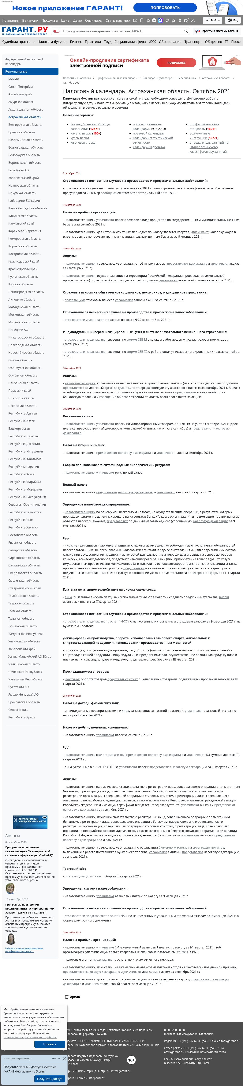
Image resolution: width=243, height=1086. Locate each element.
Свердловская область (25, 573)
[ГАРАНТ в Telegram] (167, 20)
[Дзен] (154, 20)
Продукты (50, 20)
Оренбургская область (25, 368)
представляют (177, 263)
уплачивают (105, 220)
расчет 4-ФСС (118, 621)
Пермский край (19, 390)
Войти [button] (215, 20)
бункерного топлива (174, 847)
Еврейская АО (18, 170)
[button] (217, 31)
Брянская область (21, 132)
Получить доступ (49, 1079)
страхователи (75, 320)
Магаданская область (24, 307)
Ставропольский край (24, 588)
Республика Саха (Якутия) (27, 497)
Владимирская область (25, 140)
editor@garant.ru (228, 1041)
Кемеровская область (24, 238)
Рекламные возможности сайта (205, 1052)
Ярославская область (24, 702)
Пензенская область (23, 383)
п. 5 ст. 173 (100, 767)
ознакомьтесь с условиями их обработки (30, 1037)
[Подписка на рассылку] (135, 20)
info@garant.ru (121, 1071)
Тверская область (21, 603)
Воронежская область (24, 163)
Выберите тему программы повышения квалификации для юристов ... (24, 949)
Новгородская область (25, 345)
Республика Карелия (23, 466)
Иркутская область (22, 193)
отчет (133, 679)
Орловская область (22, 375)
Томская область (20, 611)
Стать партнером (120, 20)
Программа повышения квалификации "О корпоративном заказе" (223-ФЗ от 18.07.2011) (29, 908)
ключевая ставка (83, 142)
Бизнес (76, 41)
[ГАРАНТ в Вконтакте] (148, 20)
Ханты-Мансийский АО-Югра (29, 656)
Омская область (20, 360)
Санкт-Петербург (21, 87)
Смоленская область (23, 580)
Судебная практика (18, 41)
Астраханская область (24, 117)
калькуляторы (81, 133)
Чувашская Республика (25, 679)
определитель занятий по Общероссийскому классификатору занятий (209, 147)
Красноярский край (22, 269)
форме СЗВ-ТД (137, 352)
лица (68, 545)
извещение (107, 397)
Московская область (23, 314)
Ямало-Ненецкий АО (23, 694)
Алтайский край (20, 94)
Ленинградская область (26, 292)
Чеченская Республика (25, 672)
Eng (235, 20)
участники (72, 679)
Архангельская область (25, 109)
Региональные (16, 71)
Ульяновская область (24, 641)
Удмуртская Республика (25, 634)
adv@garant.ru (173, 1052)
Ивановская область (23, 185)
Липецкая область (22, 299)
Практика (93, 41)
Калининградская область (27, 208)
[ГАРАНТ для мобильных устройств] (141, 20)
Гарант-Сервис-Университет (84, 1078)
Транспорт (193, 41)
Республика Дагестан (24, 444)
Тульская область (21, 618)
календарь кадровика (149, 147)
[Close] (64, 1059)
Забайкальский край (23, 178)
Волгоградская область (25, 147)
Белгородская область (25, 125)
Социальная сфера (130, 41)
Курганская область (23, 276)
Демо (77, 20)
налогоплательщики (80, 263)
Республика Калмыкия (24, 459)
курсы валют (80, 138)
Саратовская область (24, 558)
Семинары (94, 20)
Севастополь (18, 710)
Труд (107, 41)
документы (122, 388)
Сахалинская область (24, 565)
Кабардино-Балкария (24, 201)
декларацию (198, 263)
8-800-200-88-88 (174, 1030)
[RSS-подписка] (193, 20)
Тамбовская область (23, 596)
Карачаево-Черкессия (24, 231)
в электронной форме (204, 573)
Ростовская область (23, 535)
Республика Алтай (21, 421)
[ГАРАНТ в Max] (160, 20)
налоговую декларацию (135, 453)
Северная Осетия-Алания (27, 504)
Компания (10, 20)
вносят (224, 597)
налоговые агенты (111, 755)
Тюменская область (23, 626)
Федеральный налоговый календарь (24, 61)
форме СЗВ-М (137, 339)
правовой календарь (148, 133)
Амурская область (21, 102)
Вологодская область (24, 155)
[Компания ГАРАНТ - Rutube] (186, 20)
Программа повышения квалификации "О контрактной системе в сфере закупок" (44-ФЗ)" (29, 851)
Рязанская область (22, 542)
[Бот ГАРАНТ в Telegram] (173, 20)
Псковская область (22, 406)
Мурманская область (24, 322)
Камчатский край (21, 223)
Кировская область (22, 246)
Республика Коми (21, 474)
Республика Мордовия (25, 489)
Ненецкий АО (18, 330)
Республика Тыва (21, 520)
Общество (213, 41)
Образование (170, 41)
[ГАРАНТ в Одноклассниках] (180, 20)
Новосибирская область (26, 352)
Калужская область (22, 216)
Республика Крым (21, 717)
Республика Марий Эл (24, 482)
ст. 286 (181, 952)
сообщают (109, 193)
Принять (49, 1044)
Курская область (20, 284)
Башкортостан (19, 428)
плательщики (75, 300)
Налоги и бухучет (52, 41)
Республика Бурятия (23, 436)
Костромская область (24, 254)
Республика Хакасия (23, 527)
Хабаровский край (22, 649)
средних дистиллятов (208, 847)
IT (226, 41)
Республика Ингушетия (25, 451)
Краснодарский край (23, 261)
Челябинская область (24, 664)
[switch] (56, 31)
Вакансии (30, 20)
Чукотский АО (18, 687)
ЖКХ (152, 41)
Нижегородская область (26, 337)
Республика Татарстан (24, 512)
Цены (65, 20)
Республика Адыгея (22, 413)
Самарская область (22, 550)
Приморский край (21, 398)
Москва (14, 79)
